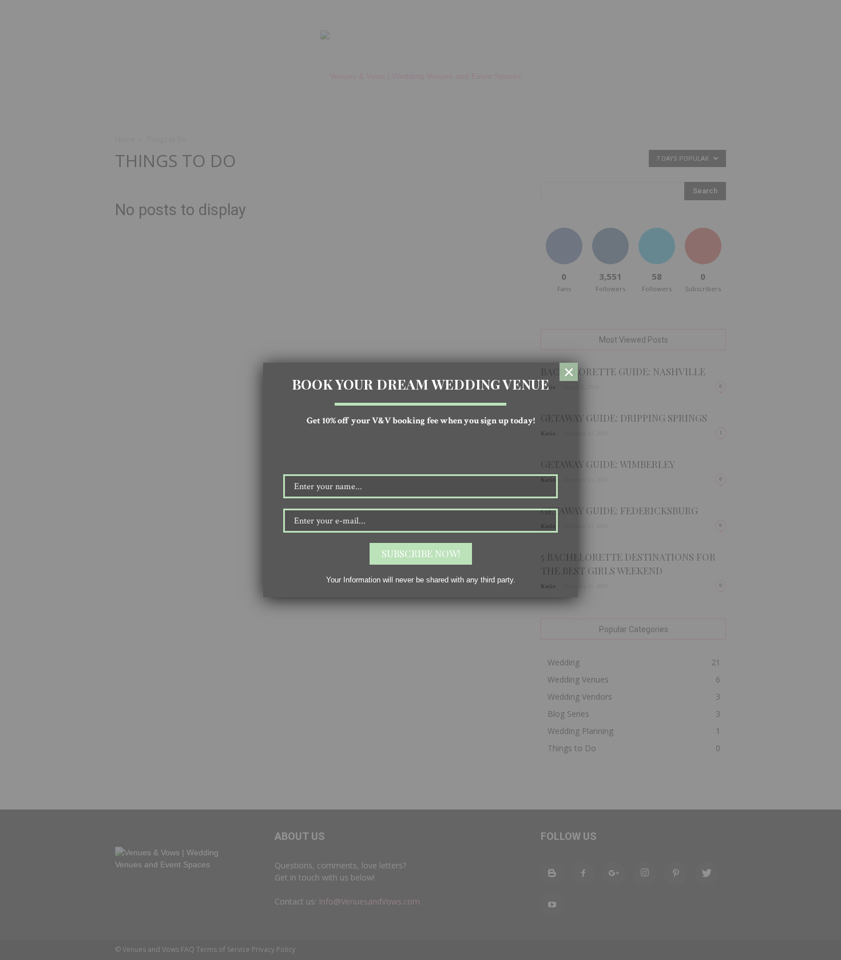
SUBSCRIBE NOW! (421, 553)
